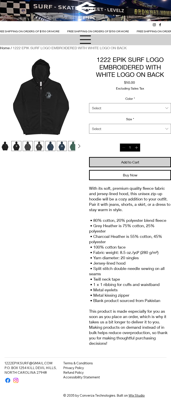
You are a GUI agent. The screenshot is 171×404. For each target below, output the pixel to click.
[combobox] (130, 108)
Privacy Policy (73, 368)
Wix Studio (136, 395)
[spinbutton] (130, 147)
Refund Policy (73, 372)
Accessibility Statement (81, 377)
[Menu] (85, 39)
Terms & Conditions (78, 363)
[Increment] (137, 147)
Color (130, 98)
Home (5, 48)
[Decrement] (123, 147)
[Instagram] (154, 25)
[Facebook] (160, 25)
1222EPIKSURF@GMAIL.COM (28, 363)
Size (130, 119)
